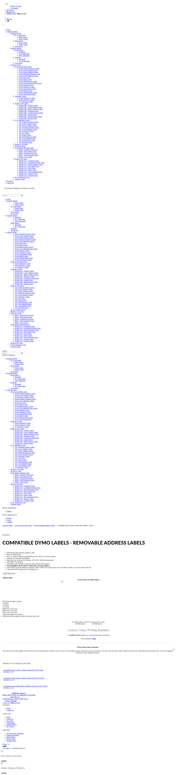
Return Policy (11, 737)
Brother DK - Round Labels (28, 118)
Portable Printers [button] (12, 216)
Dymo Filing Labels (25, 79)
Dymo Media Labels (25, 91)
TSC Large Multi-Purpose (27, 139)
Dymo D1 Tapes (20, 146)
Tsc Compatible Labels (22, 120)
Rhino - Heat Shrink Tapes (27, 151)
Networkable (19, 41)
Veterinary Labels (20, 96)
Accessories (18, 46)
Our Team (10, 721)
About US (10, 719)
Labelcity (10, 522)
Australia (15, 8)
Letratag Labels (20, 179)
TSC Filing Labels (25, 135)
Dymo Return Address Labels (28, 72)
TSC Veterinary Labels (26, 131)
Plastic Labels (23, 39)
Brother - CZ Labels (21, 144)
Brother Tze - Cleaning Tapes (28, 175)
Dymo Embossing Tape (22, 177)
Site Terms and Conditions (15, 733)
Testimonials (11, 723)
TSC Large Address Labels (27, 124)
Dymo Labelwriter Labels (23, 67)
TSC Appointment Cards (27, 140)
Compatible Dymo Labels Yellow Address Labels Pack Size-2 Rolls (25, 686)
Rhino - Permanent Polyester (28, 153)
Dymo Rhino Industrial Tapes (24, 148)
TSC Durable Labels (25, 142)
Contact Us (10, 183)
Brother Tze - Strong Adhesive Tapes (31, 164)
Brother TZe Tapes (21, 159)
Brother (9, 518)
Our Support (11, 702)
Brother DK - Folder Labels (28, 115)
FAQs (8, 717)
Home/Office (19, 50)
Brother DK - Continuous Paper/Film (31, 113)
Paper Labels (23, 37)
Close (4, 761)
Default (9, 511)
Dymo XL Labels (24, 78)
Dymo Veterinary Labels (27, 87)
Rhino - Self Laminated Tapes (28, 155)
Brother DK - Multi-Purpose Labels (30, 116)
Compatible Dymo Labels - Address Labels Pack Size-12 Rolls (23, 678)
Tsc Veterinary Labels (26, 102)
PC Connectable (20, 35)
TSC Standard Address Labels (28, 122)
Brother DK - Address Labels (28, 105)
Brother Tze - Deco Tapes (27, 168)
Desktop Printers (16, 33)
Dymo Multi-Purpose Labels (28, 81)
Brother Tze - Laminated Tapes (29, 161)
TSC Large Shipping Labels (28, 129)
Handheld (22, 52)
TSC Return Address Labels (28, 126)
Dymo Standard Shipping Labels (29, 74)
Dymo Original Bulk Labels (28, 92)
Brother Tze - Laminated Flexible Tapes (32, 163)
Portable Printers (16, 48)
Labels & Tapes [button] (12, 232)
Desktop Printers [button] (12, 201)
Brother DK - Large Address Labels (30, 107)
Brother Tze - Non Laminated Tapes (30, 172)
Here (94, 639)
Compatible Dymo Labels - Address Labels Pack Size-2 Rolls (23, 670)
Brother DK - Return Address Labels (31, 109)
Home (9, 30)
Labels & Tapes (16, 65)
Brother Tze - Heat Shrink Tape (29, 166)
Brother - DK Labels (21, 103)
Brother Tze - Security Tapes (28, 174)
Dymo (9, 520)
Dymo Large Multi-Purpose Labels (30, 83)
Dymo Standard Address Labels (29, 68)
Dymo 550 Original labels (27, 94)
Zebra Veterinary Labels (26, 100)
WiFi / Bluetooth (24, 55)
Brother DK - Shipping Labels (29, 111)
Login (10, 19)
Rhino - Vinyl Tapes (25, 157)
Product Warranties (13, 735)
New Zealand (16, 6)
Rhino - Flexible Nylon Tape (28, 150)
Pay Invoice (10, 726)
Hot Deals (10, 181)
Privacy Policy (11, 739)
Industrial (18, 57)
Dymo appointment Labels (27, 89)
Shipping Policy (19, 694)
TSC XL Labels (24, 133)
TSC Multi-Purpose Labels (27, 137)
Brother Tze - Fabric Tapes (27, 170)
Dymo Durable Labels (26, 85)
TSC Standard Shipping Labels (29, 127)
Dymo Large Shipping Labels (28, 76)
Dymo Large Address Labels (28, 70)
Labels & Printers (12, 32)
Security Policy (11, 741)
